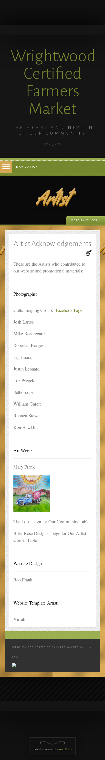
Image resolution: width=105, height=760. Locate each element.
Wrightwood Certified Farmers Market (53, 82)
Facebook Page (69, 310)
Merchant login (85, 220)
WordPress (65, 749)
